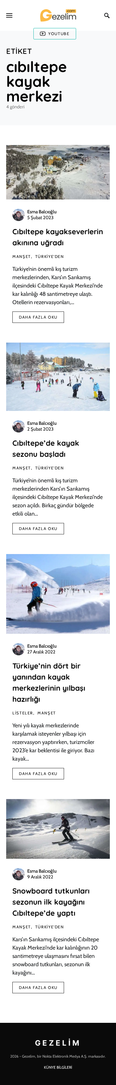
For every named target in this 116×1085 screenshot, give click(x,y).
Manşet (21, 256)
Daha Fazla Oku (38, 317)
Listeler (22, 712)
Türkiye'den (49, 256)
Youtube (58, 33)
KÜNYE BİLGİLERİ (58, 1067)
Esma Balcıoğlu (42, 212)
